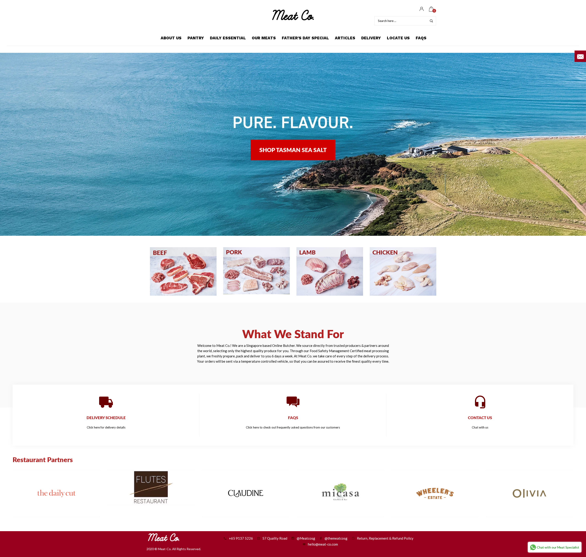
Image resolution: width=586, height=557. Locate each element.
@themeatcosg (336, 538)
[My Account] (421, 9)
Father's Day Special (305, 38)
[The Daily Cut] (56, 493)
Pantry (195, 38)
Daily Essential (228, 38)
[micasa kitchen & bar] (340, 493)
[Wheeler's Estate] (435, 493)
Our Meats (264, 38)
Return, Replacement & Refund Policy (385, 538)
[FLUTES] (151, 487)
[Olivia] (529, 493)
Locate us (398, 38)
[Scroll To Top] (573, 523)
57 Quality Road (274, 538)
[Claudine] (246, 493)
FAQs (421, 38)
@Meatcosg (306, 538)
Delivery (371, 38)
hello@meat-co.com (323, 544)
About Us (171, 38)
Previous (11, 144)
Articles (345, 38)
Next (574, 144)
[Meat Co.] (293, 15)
